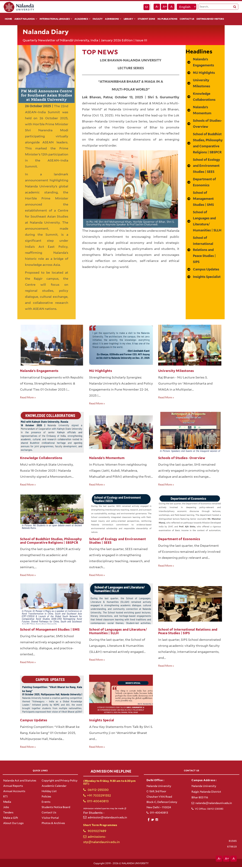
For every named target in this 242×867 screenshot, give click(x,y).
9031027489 (96, 831)
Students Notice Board (56, 807)
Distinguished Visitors (210, 19)
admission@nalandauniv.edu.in (107, 817)
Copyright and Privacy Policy (59, 780)
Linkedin (153, 819)
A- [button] (157, 6)
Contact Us (187, 19)
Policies (46, 796)
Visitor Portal (50, 817)
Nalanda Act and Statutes (19, 780)
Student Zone (146, 19)
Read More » (28, 397)
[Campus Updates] (203, 269)
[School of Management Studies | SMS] (205, 199)
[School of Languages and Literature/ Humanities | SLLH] (205, 221)
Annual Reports (13, 786)
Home (8, 19)
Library (128, 19)
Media (7, 801)
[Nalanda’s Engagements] (205, 62)
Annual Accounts (14, 791)
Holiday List (49, 791)
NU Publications (167, 19)
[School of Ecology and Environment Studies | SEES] (205, 166)
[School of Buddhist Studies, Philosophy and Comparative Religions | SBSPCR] (205, 143)
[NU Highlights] (201, 73)
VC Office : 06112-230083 (209, 809)
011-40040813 (98, 801)
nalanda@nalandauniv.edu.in (213, 803)
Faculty (97, 19)
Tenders (8, 812)
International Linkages (55, 19)
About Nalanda (24, 19)
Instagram (157, 819)
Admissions (112, 19)
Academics (81, 19)
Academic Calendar (54, 786)
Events (46, 801)
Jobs (6, 807)
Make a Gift (10, 817)
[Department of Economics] (205, 182)
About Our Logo (13, 823)
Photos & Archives (53, 823)
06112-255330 (98, 790)
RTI (5, 796)
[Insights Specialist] (204, 277)
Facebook (149, 819)
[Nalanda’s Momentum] (205, 110)
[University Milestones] (205, 83)
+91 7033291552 (99, 795)
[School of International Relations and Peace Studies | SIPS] (205, 250)
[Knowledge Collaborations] (205, 97)
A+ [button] (165, 6)
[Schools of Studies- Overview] (205, 124)
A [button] (171, 6)
